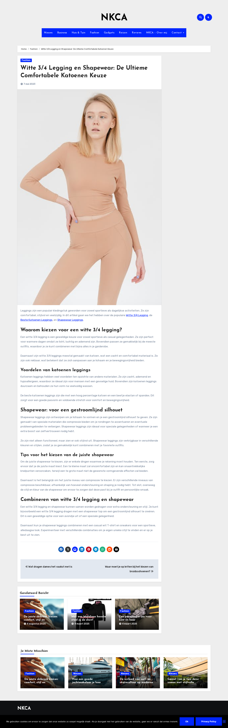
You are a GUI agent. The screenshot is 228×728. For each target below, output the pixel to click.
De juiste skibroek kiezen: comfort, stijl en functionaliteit (41, 620)
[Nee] (224, 721)
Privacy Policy (208, 721)
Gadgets (109, 33)
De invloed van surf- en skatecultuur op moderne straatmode (136, 682)
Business (62, 33)
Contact (177, 33)
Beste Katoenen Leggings (36, 319)
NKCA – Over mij (156, 33)
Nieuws (48, 33)
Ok (186, 721)
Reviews (136, 33)
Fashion (94, 33)
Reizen (123, 33)
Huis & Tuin (78, 33)
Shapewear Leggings (70, 319)
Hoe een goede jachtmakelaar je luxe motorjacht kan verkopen (89, 682)
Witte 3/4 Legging (137, 315)
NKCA (114, 18)
